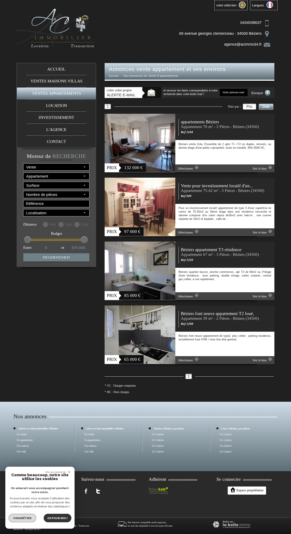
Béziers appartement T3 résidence (211, 249)
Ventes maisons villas (56, 81)
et (62, 247)
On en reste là (56, 472)
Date (266, 106)
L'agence (56, 129)
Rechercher (56, 257)
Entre (27, 247)
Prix (249, 106)
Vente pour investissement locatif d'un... (217, 185)
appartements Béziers (200, 121)
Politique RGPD (32, 529)
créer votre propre (121, 92)
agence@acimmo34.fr (243, 44)
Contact (56, 141)
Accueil (56, 69)
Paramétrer (22, 518)
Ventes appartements (56, 93)
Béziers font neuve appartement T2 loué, (217, 313)
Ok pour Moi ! (57, 518)
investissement (56, 117)
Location (56, 105)
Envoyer (257, 93)
